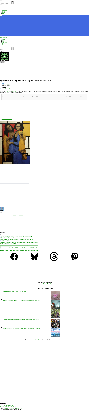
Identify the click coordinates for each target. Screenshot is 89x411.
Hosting (3, 41)
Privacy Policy (3, 405)
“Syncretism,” (7, 91)
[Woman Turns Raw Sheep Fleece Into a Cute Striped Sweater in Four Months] (55, 318)
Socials (3, 43)
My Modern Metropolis (11, 182)
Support (3, 44)
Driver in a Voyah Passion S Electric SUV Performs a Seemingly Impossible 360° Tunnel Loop (19, 247)
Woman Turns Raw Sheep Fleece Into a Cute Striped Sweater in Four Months (18, 309)
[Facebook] (0, 87)
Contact (3, 45)
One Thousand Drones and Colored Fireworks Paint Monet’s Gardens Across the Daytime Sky (21, 328)
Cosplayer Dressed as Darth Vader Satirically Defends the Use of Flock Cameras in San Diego (19, 242)
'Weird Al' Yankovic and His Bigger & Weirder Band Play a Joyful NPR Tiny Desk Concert (20, 319)
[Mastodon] (75, 260)
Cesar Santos (14, 91)
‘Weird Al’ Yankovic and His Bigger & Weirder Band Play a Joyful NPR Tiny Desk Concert (19, 250)
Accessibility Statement (4, 406)
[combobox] (5, 49)
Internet (14, 215)
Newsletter (4, 42)
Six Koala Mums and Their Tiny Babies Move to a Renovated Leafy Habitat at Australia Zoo (19, 245)
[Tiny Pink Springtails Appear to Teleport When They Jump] (55, 299)
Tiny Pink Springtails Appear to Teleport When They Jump (14, 291)
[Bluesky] (2, 87)
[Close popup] (1, 15)
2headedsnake (4, 182)
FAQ (3, 40)
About (3, 39)
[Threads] (3, 87)
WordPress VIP (19, 408)
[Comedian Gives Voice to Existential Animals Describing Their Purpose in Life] (4, 234)
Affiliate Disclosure (13, 406)
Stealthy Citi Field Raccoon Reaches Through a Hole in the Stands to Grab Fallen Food (18, 239)
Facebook (21, 215)
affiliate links (37, 339)
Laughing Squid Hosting (44, 284)
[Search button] (12, 48)
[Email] (5, 87)
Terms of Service (9, 405)
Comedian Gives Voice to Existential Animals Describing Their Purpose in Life (16, 236)
